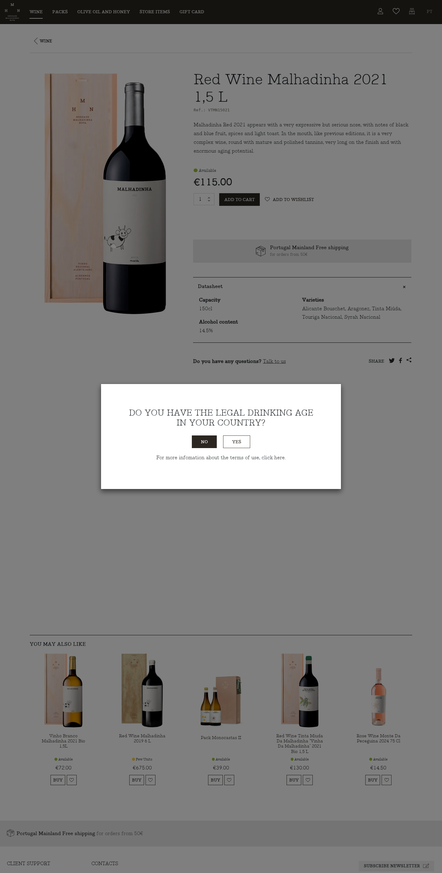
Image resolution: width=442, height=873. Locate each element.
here (279, 458)
